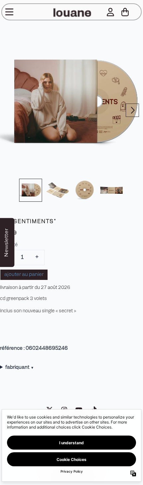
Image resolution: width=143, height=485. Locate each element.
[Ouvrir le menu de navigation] (9, 12)
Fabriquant (19, 367)
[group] (30, 190)
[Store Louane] (71, 12)
